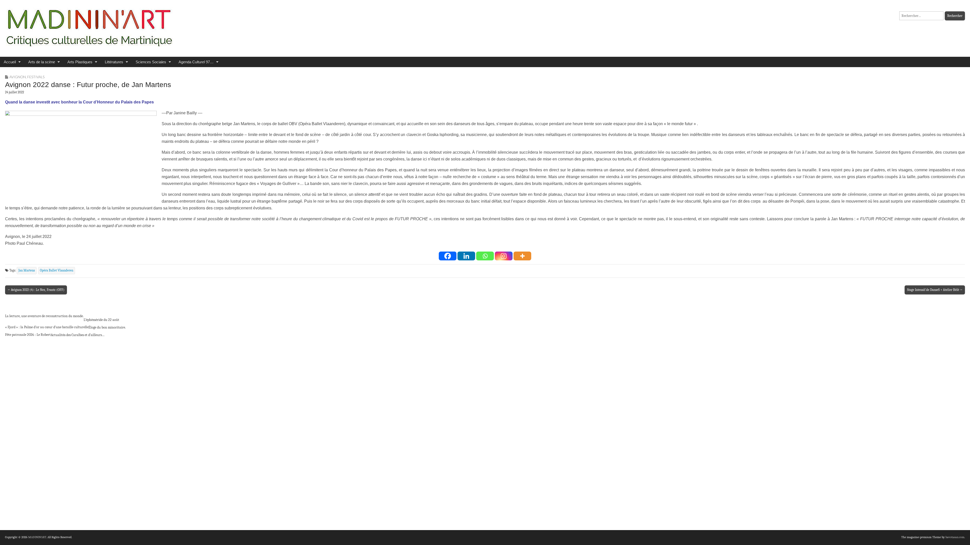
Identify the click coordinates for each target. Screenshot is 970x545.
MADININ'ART (37, 537)
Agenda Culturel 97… (196, 62)
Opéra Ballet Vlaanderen (56, 270)
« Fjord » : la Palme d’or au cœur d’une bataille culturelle (46, 327)
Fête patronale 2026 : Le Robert (28, 335)
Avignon (17, 77)
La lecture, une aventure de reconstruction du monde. (44, 316)
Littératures (114, 62)
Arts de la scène (41, 62)
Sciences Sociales (151, 62)
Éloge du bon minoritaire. (107, 327)
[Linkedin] (466, 256)
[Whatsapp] (485, 256)
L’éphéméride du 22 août (101, 320)
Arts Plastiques (79, 62)
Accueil (10, 62)
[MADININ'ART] (89, 24)
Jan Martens (26, 270)
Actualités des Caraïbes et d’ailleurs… (78, 335)
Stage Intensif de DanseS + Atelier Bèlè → (934, 290)
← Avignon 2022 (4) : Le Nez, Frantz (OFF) (36, 290)
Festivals (35, 77)
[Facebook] (447, 256)
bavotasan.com (954, 537)
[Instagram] (504, 256)
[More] (522, 256)
